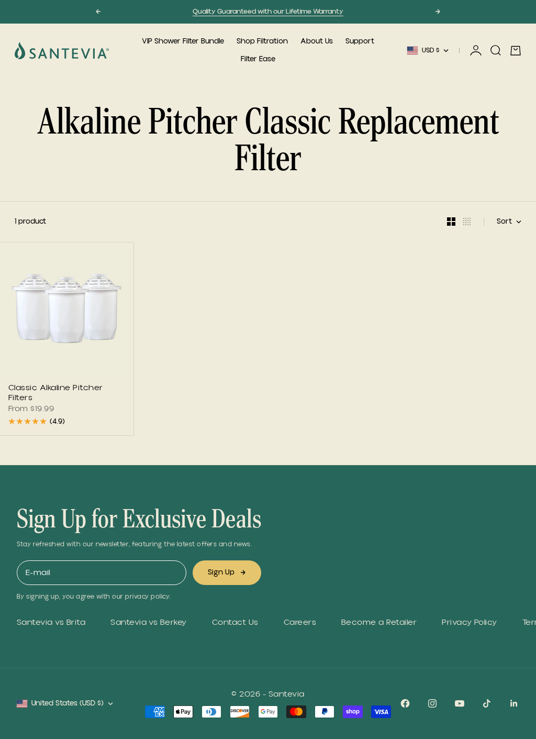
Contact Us (235, 622)
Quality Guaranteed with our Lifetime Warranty (268, 11)
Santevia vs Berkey (148, 622)
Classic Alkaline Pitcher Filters (55, 393)
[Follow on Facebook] (405, 703)
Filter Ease (258, 59)
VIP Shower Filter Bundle (183, 41)
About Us (316, 41)
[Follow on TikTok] (487, 703)
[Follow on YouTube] (459, 703)
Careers (300, 622)
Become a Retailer (379, 622)
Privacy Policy (469, 622)
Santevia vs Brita (51, 622)
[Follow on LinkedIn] (514, 703)
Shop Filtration (262, 41)
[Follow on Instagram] (432, 703)
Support (359, 41)
